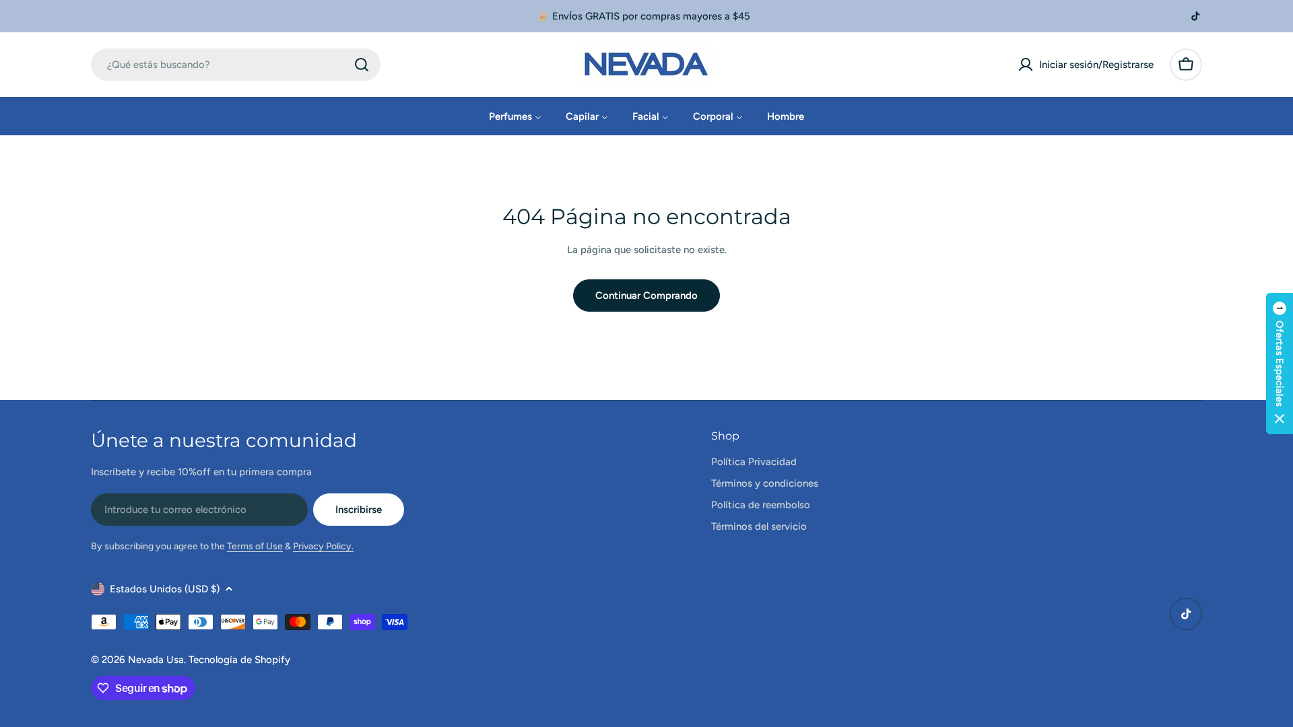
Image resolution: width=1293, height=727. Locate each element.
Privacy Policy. (323, 546)
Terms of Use (255, 546)
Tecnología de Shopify (239, 660)
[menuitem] (515, 116)
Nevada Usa (156, 660)
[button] (1279, 363)
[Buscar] (362, 65)
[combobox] (235, 64)
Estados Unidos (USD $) (165, 589)
